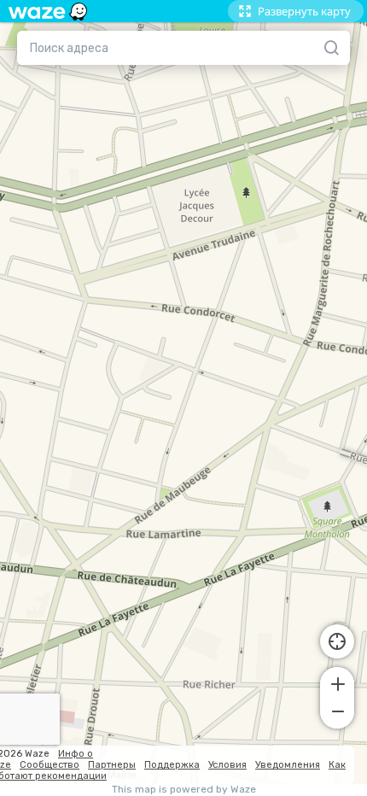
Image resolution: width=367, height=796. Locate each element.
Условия (227, 764)
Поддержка (172, 764)
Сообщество (49, 764)
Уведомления (287, 764)
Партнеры (112, 764)
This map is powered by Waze (184, 789)
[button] (337, 682)
